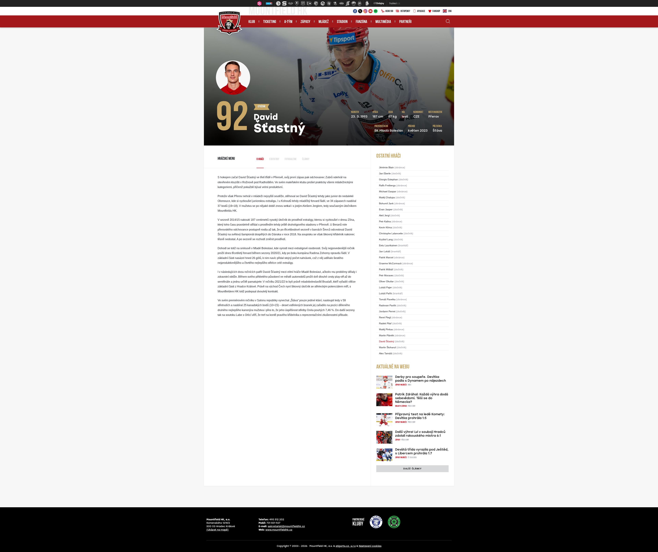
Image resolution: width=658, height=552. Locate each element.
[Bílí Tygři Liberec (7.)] (316, 3)
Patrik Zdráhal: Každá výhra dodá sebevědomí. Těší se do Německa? (421, 398)
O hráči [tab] (260, 159)
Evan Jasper (386, 209)
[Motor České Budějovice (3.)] (291, 3)
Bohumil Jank (386, 203)
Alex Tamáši (385, 353)
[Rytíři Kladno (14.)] (359, 3)
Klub (251, 22)
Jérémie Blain (386, 167)
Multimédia (383, 22)
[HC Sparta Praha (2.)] (284, 3)
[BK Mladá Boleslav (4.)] (297, 3)
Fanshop (436, 11)
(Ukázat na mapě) (217, 529)
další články (412, 469)
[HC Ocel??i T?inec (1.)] (278, 3)
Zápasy (305, 22)
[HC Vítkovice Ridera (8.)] (323, 3)
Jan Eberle (385, 173)
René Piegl (385, 317)
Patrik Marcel (386, 257)
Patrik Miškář (386, 269)
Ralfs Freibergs (387, 185)
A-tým (288, 22)
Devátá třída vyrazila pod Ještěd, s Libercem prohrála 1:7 (421, 451)
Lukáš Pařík (385, 293)
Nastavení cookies (370, 546)
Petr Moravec (386, 275)
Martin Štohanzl (387, 347)
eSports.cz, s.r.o (346, 546)
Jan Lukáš (384, 251)
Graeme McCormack (390, 263)
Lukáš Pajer (385, 287)
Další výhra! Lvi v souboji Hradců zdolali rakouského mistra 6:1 (420, 434)
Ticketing (269, 22)
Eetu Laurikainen (388, 245)
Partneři (405, 22)
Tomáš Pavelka (387, 299)
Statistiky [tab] (274, 159)
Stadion (342, 22)
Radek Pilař (385, 323)
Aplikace (421, 11)
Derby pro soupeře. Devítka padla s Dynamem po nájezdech (420, 379)
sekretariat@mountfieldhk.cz (286, 526)
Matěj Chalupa (387, 197)
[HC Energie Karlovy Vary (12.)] (347, 3)
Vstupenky (405, 11)
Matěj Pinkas (386, 329)
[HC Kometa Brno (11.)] (341, 3)
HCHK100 (389, 11)
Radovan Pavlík (387, 305)
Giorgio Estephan (388, 179)
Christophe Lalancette (391, 233)
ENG (450, 11)
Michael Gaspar (387, 191)
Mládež (324, 22)
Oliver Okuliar (386, 281)
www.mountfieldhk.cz (278, 529)
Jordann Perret (387, 311)
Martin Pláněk (386, 335)
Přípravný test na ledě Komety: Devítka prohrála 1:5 (420, 416)
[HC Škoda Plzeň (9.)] (329, 3)
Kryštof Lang (386, 239)
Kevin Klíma (385, 227)
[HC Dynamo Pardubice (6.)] (309, 3)
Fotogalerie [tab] (291, 159)
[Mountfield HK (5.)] (303, 3)
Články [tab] (305, 159)
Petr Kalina (385, 221)
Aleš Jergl (384, 215)
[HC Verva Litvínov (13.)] (354, 3)
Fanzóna (361, 22)
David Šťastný (386, 341)
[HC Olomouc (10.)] (335, 3)
